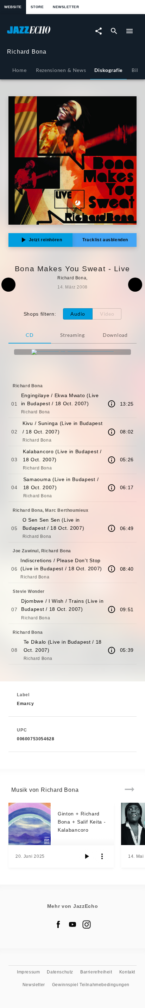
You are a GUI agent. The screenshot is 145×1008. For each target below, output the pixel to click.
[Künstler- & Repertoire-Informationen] (112, 404)
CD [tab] (29, 335)
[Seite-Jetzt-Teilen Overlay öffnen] (99, 31)
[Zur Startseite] (39, 33)
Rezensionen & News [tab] (61, 70)
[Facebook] (58, 924)
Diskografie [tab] (108, 70)
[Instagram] (87, 924)
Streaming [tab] (72, 335)
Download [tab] (115, 335)
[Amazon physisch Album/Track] (72, 352)
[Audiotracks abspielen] (87, 856)
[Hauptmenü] (129, 31)
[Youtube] (72, 924)
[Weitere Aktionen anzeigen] (102, 856)
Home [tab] (19, 70)
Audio (77, 314)
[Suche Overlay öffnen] (114, 31)
